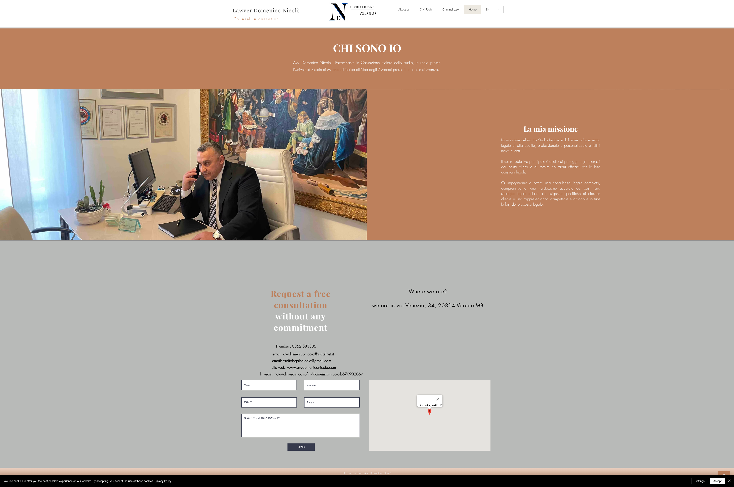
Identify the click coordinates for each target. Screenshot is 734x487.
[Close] (729, 481)
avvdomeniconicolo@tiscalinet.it (308, 354)
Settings (700, 481)
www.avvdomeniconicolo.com (311, 367)
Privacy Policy (163, 481)
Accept (717, 481)
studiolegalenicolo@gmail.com (307, 360)
